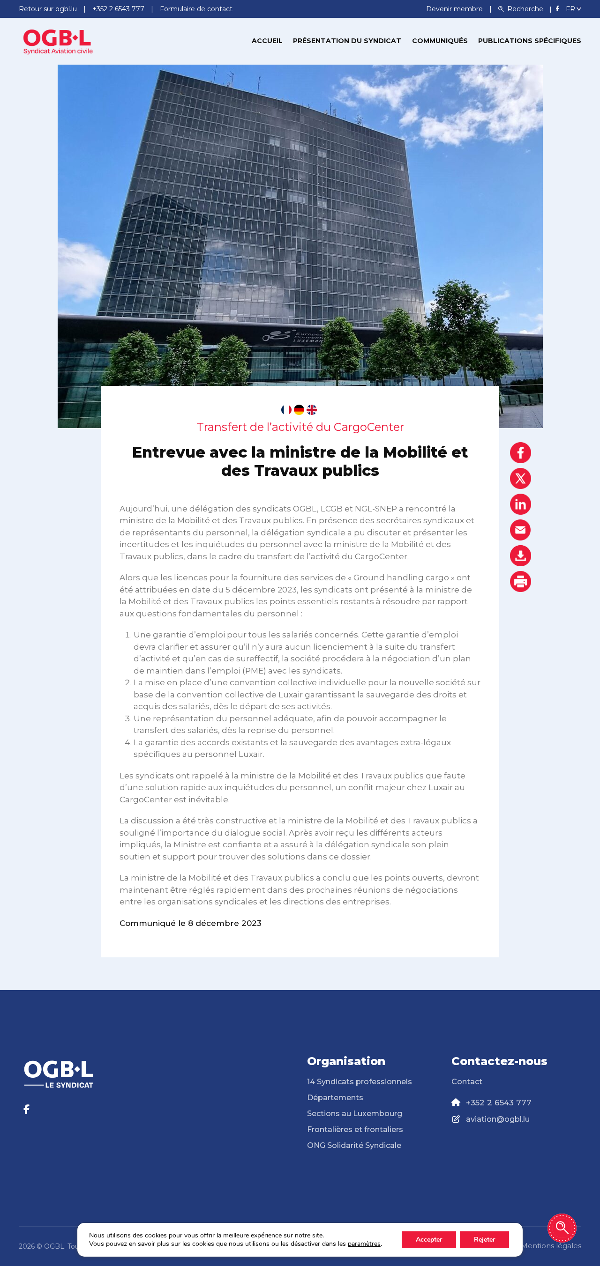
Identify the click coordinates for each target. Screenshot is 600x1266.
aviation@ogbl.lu (498, 1119)
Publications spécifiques (529, 41)
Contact (466, 1081)
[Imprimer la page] (520, 581)
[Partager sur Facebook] (520, 452)
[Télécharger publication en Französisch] (286, 410)
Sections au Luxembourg (354, 1113)
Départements (335, 1097)
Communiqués (440, 41)
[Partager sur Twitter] (520, 478)
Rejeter (484, 1239)
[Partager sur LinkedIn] (520, 504)
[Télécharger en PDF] (520, 555)
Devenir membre (455, 9)
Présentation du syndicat (347, 41)
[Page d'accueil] (58, 40)
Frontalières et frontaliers (355, 1129)
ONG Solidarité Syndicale (354, 1145)
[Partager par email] (520, 529)
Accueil (267, 41)
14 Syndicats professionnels (359, 1081)
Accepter (429, 1239)
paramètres (364, 1244)
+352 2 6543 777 (499, 1102)
